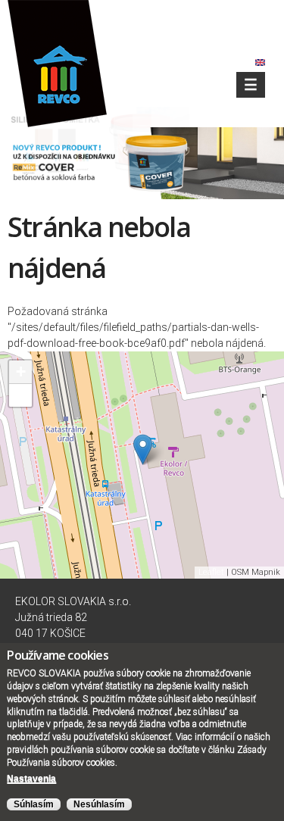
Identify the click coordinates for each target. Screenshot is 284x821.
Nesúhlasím (99, 804)
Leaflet (211, 572)
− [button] (21, 395)
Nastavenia (31, 778)
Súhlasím (34, 804)
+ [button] (21, 371)
